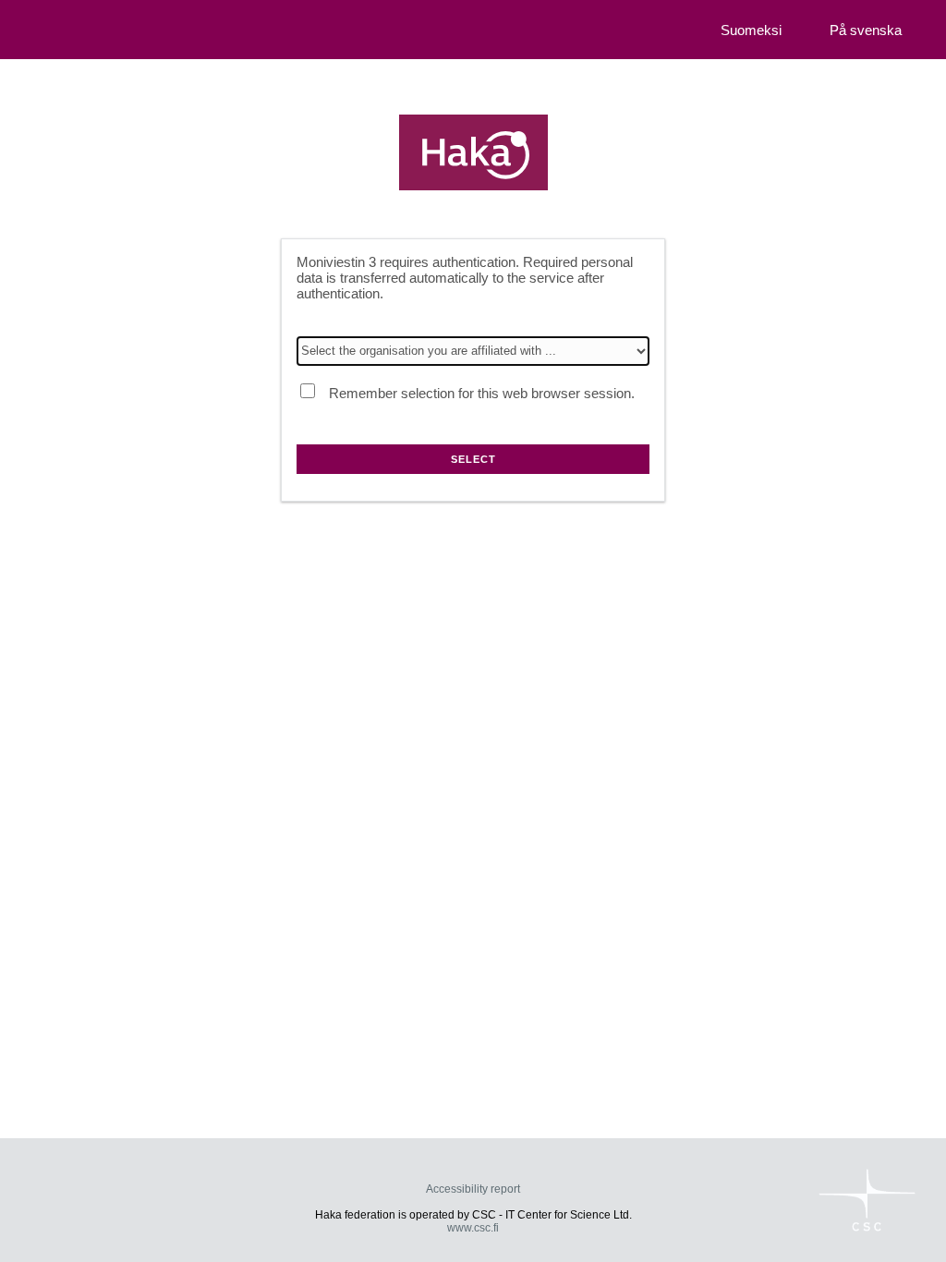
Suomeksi (751, 30)
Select (473, 459)
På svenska (866, 30)
